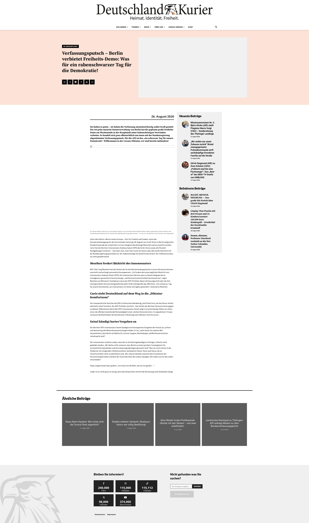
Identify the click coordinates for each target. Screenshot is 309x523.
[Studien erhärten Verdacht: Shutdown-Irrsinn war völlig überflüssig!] (131, 424)
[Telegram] (75, 82)
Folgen (125, 481)
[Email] (92, 82)
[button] (216, 27)
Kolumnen (121, 27)
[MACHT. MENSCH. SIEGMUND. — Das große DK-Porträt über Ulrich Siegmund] (185, 196)
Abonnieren (125, 495)
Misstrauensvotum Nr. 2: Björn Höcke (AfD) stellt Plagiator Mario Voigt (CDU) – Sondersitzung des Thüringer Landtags (203, 128)
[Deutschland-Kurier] (154, 12)
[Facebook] (81, 82)
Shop (190, 27)
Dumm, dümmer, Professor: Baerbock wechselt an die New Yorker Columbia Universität (201, 241)
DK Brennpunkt (70, 46)
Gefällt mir (103, 481)
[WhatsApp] (64, 82)
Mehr (146, 27)
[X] (70, 82)
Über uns (158, 27)
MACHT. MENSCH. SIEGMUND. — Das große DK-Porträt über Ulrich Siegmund (202, 199)
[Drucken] (86, 82)
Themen (135, 27)
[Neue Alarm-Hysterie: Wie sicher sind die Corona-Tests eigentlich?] (84, 424)
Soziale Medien (176, 27)
